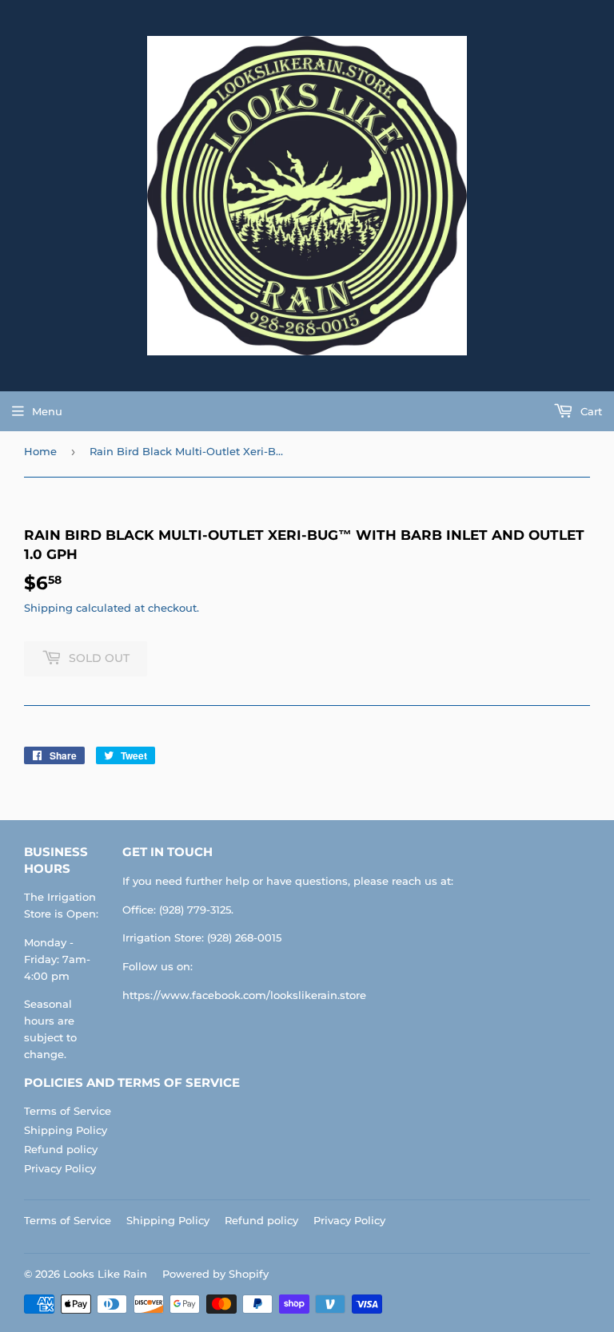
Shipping (48, 607)
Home (40, 451)
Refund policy (61, 1149)
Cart (589, 411)
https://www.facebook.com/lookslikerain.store (244, 995)
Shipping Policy (65, 1130)
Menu (47, 411)
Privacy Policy (60, 1168)
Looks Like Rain (105, 1273)
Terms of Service (67, 1110)
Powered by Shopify (215, 1273)
